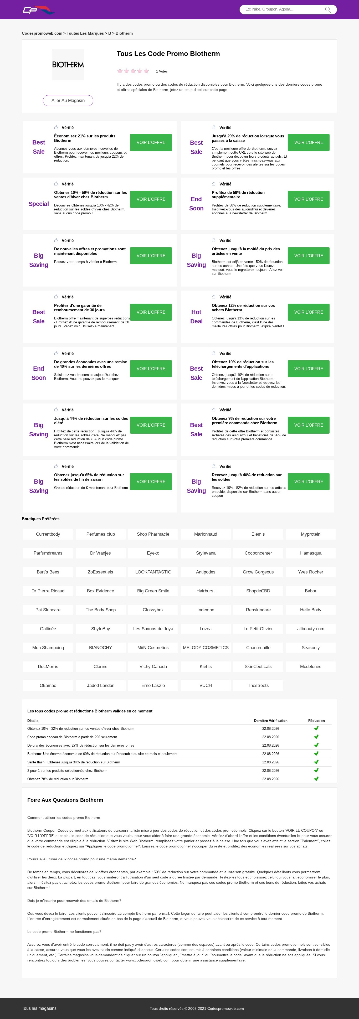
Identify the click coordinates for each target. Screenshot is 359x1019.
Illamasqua (310, 553)
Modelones (310, 666)
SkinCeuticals (258, 666)
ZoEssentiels (100, 572)
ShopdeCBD (258, 590)
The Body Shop (101, 609)
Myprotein (310, 534)
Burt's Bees (48, 572)
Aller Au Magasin (68, 100)
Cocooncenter (258, 553)
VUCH (205, 685)
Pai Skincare (47, 609)
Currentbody (48, 534)
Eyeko (153, 553)
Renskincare (258, 609)
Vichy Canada (153, 666)
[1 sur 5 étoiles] (120, 71)
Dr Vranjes (100, 553)
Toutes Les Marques (85, 33)
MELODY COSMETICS (206, 647)
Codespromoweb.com (42, 33)
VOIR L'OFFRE (151, 142)
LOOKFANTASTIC (153, 572)
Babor (310, 590)
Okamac (48, 685)
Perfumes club (100, 534)
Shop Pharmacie (153, 534)
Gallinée (48, 628)
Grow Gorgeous (258, 572)
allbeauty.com (310, 628)
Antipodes (206, 572)
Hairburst (206, 590)
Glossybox (153, 609)
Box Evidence (100, 590)
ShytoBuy (100, 628)
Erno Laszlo (153, 685)
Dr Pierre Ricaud (48, 590)
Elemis (258, 534)
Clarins (100, 666)
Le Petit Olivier (258, 628)
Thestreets (258, 685)
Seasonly (311, 647)
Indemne (205, 609)
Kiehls (206, 666)
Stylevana (206, 553)
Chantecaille (258, 647)
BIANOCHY (100, 647)
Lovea (206, 628)
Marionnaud (205, 534)
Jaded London (100, 685)
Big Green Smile (153, 590)
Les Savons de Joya (153, 628)
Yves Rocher (310, 572)
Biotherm (124, 33)
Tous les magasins (39, 1008)
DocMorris (48, 666)
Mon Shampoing (48, 647)
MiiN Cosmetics (153, 647)
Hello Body (310, 609)
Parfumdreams (48, 553)
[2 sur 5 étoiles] (123, 71)
